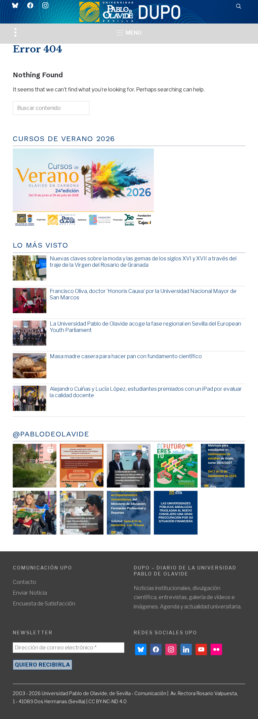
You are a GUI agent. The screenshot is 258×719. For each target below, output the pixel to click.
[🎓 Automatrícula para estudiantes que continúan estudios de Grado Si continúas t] (223, 466)
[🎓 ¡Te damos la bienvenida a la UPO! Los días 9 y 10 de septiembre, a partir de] (176, 466)
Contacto (24, 582)
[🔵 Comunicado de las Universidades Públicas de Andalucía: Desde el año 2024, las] (176, 513)
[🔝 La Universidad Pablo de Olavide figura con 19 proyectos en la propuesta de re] (81, 513)
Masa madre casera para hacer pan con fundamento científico (126, 356)
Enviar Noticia (30, 593)
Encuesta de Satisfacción (44, 603)
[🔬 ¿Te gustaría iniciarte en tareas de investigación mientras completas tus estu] (128, 513)
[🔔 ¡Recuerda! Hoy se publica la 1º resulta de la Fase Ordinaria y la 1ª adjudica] (34, 513)
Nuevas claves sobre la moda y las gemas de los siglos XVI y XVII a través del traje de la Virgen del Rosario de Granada (143, 261)
